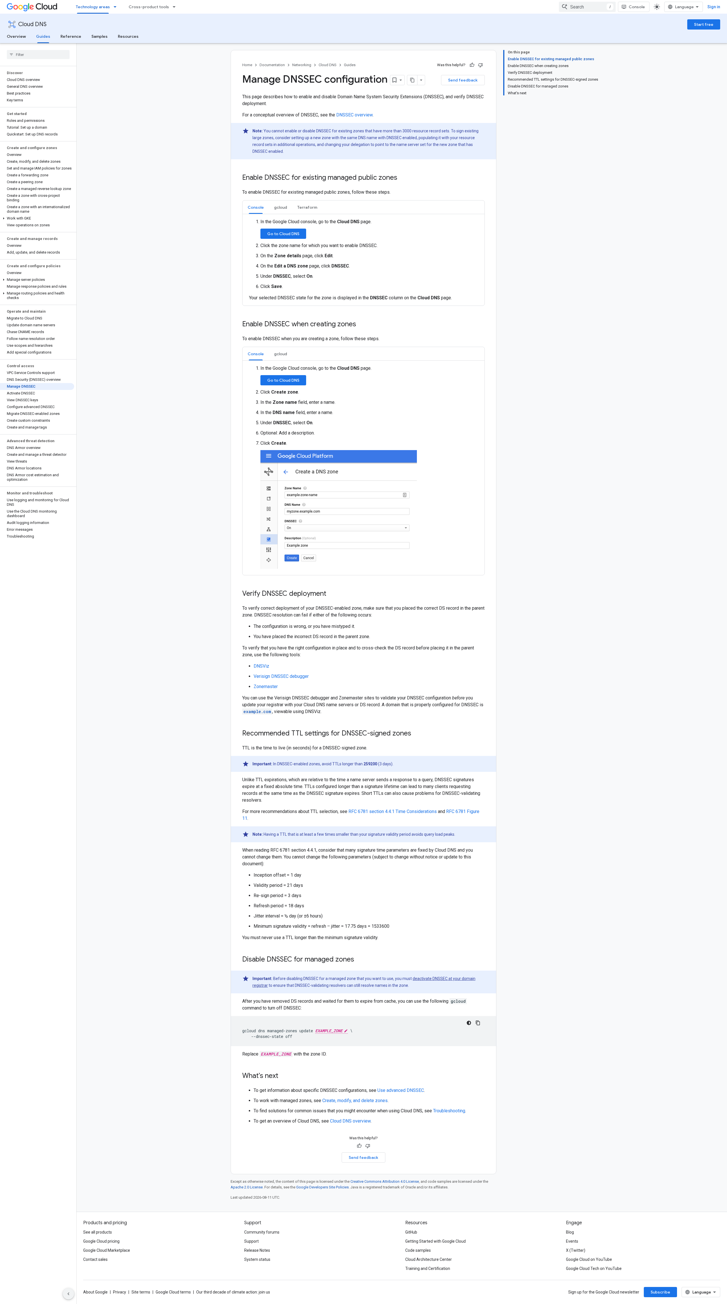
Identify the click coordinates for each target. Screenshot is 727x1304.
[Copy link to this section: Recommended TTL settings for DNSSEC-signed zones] (417, 733)
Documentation (272, 65)
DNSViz (261, 666)
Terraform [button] (307, 207)
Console (637, 6)
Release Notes (257, 1250)
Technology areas (93, 6)
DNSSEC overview (354, 115)
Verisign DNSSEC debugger (281, 676)
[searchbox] (38, 54)
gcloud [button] (280, 207)
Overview (16, 36)
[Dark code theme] (468, 1022)
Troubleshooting (449, 1110)
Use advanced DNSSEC (400, 1090)
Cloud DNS (32, 24)
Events (572, 1241)
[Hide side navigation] (68, 1293)
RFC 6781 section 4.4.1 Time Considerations (392, 811)
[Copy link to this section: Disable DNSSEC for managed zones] (359, 959)
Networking (301, 65)
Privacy (119, 1292)
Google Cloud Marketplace (106, 1250)
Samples (99, 36)
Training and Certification (427, 1268)
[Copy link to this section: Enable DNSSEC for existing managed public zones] (403, 178)
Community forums (261, 1232)
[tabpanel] (363, 259)
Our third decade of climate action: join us (233, 1292)
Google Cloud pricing (101, 1241)
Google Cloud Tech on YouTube (594, 1268)
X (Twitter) (575, 1250)
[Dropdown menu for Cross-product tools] (176, 7)
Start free (703, 24)
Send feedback (463, 80)
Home (247, 65)
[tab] (256, 207)
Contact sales (95, 1259)
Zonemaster (266, 686)
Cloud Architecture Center (428, 1259)
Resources (128, 36)
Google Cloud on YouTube (589, 1259)
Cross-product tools (149, 6)
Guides (43, 36)
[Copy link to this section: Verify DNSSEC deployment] (332, 594)
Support (251, 1241)
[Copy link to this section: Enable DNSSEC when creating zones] (361, 324)
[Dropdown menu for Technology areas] (117, 7)
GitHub (411, 1232)
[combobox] (587, 7)
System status (257, 1259)
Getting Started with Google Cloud (435, 1241)
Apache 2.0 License (247, 1187)
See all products (97, 1232)
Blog (570, 1232)
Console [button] (256, 207)
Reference (70, 36)
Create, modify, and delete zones (355, 1100)
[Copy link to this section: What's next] (284, 1076)
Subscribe (660, 1292)
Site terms (140, 1292)
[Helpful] (472, 65)
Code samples (418, 1250)
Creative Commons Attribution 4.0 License (384, 1181)
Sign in (713, 7)
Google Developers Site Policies (322, 1187)
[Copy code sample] (477, 1022)
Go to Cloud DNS (283, 233)
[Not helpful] (480, 65)
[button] (37, 218)
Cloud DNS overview (350, 1121)
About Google (95, 1292)
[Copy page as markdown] (412, 80)
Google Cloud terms (173, 1292)
